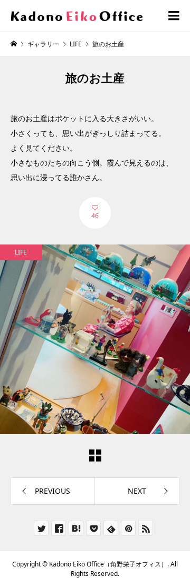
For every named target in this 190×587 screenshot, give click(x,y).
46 (95, 215)
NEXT (137, 491)
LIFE (21, 252)
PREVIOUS (52, 491)
